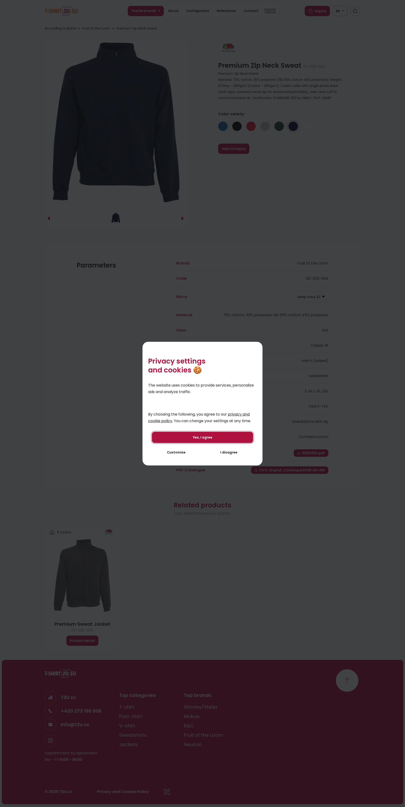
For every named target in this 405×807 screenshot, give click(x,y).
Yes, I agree (202, 437)
